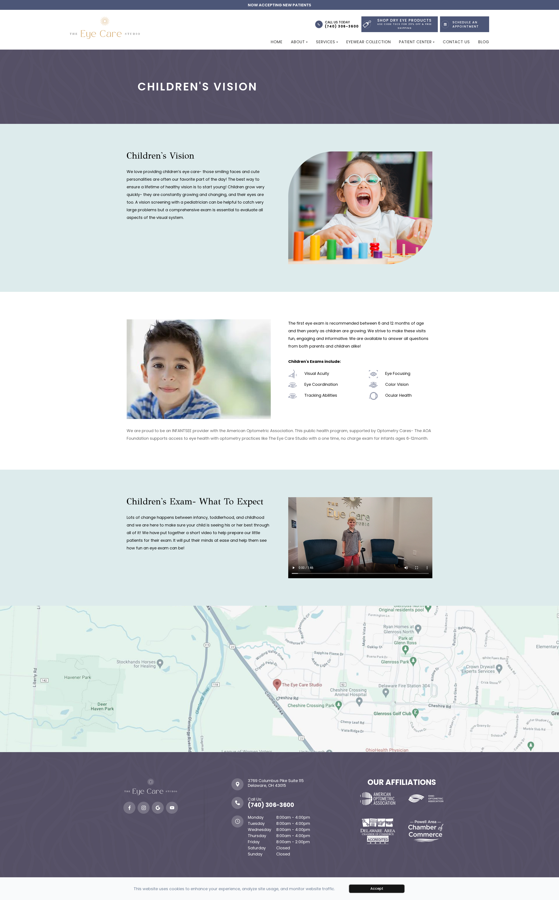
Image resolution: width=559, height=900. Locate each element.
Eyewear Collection (368, 42)
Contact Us (456, 42)
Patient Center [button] (415, 42)
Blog (483, 42)
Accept (376, 888)
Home (277, 42)
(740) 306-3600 (342, 26)
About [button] (298, 42)
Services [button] (325, 42)
